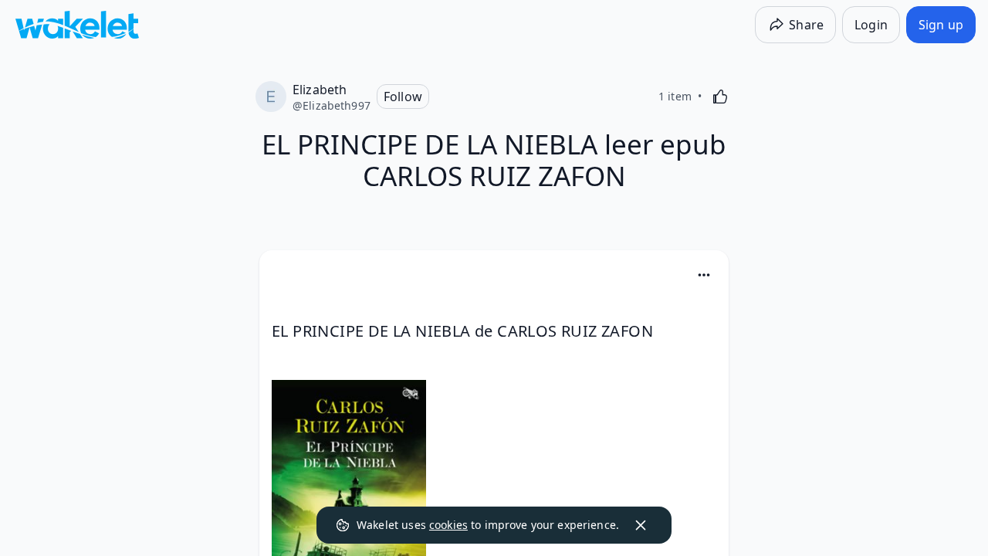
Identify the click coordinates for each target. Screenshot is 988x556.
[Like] (720, 96)
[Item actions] (704, 275)
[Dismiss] (640, 525)
